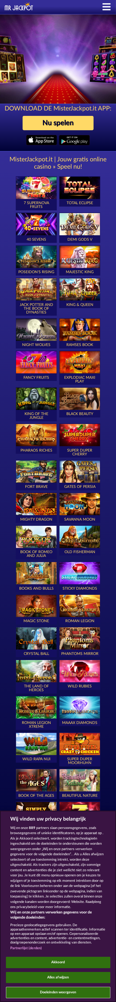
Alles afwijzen (58, 977)
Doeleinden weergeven (58, 992)
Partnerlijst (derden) (26, 948)
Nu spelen (58, 122)
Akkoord (58, 962)
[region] (58, 906)
